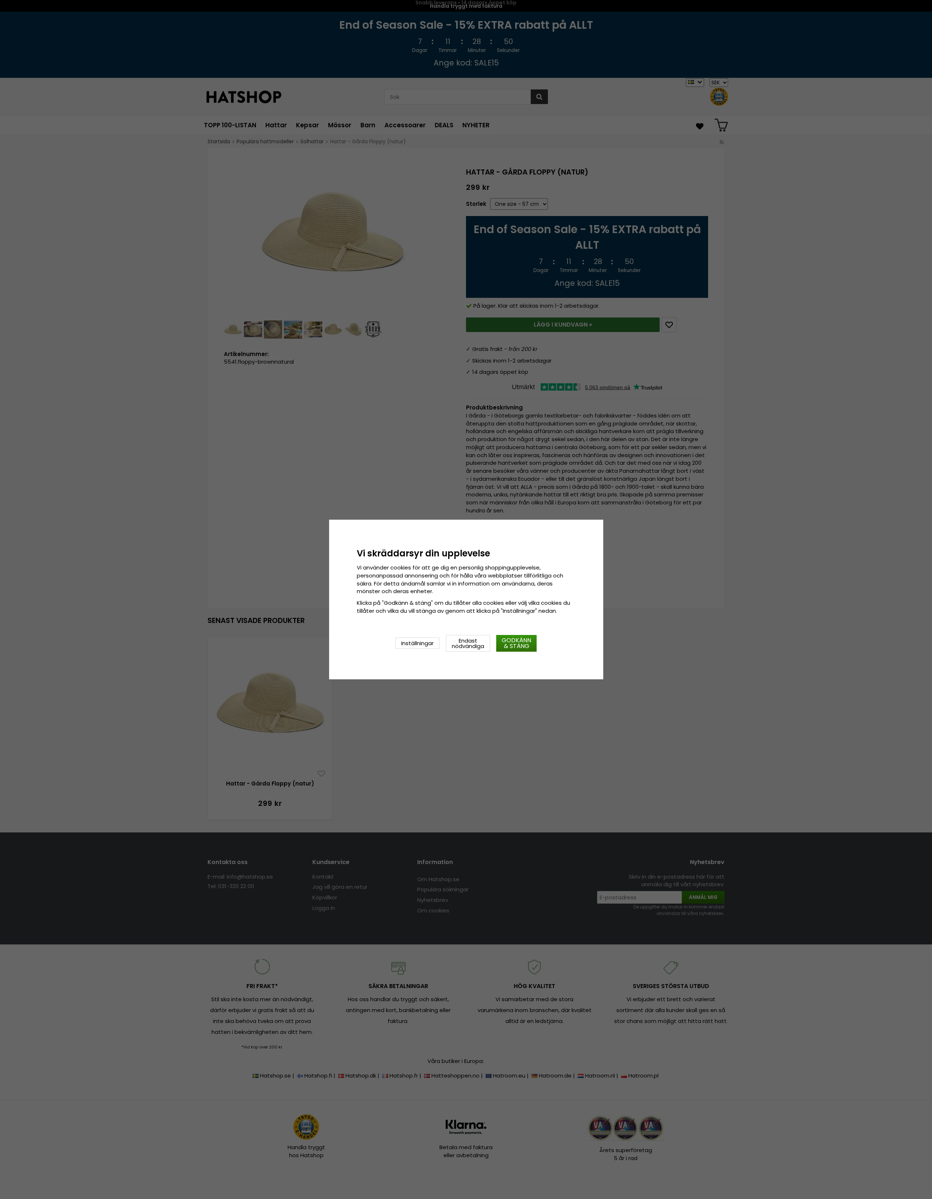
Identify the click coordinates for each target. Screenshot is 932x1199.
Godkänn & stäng (516, 643)
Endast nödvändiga (468, 643)
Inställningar (417, 643)
